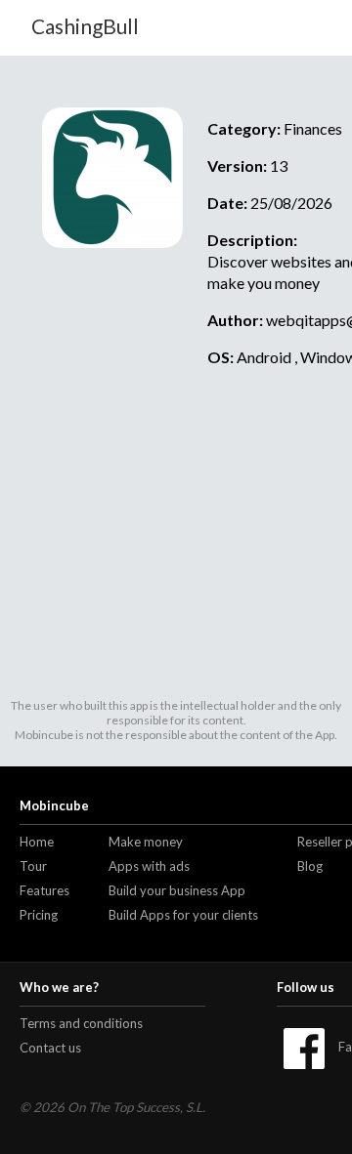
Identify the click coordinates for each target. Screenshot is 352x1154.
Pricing (39, 915)
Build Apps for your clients (183, 915)
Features (44, 890)
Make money (146, 841)
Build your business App (177, 890)
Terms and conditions (81, 1023)
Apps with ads (149, 866)
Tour (33, 866)
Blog (310, 866)
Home (37, 841)
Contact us (50, 1047)
